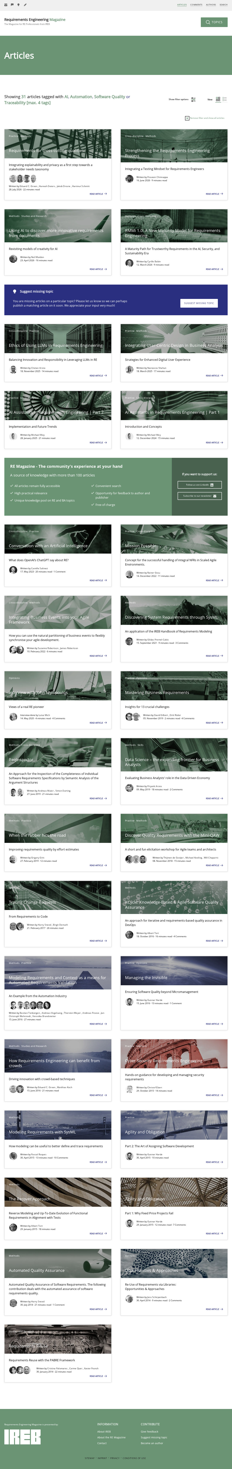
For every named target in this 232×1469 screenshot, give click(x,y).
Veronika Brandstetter (44, 1016)
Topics (217, 22)
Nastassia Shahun (156, 367)
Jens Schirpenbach (157, 1297)
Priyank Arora (154, 786)
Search (224, 4)
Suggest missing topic (199, 303)
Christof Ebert (154, 1087)
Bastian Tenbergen (30, 1012)
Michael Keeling (194, 857)
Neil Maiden (37, 257)
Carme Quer (76, 1368)
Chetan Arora (38, 367)
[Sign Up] (5, 4)
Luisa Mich (44, 715)
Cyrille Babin (154, 261)
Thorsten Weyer (72, 1012)
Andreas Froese (91, 1012)
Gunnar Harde (155, 1000)
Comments (196, 4)
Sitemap (90, 1458)
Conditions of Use (134, 1458)
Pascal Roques (38, 1154)
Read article (96, 193)
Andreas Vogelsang (52, 1012)
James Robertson (69, 648)
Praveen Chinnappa (157, 177)
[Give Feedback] (12, 4)
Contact (102, 1443)
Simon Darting (63, 790)
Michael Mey (38, 434)
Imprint (102, 1458)
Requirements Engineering (34, 21)
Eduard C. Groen (29, 186)
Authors (211, 4)
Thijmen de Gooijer (173, 857)
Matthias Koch (64, 1087)
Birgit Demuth (60, 924)
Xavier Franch (91, 1368)
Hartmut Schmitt (81, 186)
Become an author (152, 1443)
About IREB (104, 1431)
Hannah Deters (47, 186)
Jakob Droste (64, 186)
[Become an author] (25, 4)
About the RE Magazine (111, 1437)
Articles (182, 4)
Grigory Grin (37, 857)
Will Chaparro (211, 857)
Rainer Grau (153, 572)
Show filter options (179, 99)
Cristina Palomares (57, 1368)
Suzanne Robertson (48, 648)
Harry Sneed (45, 924)
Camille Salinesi (39, 568)
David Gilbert (161, 715)
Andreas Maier (46, 790)
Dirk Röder (175, 715)
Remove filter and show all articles (206, 118)
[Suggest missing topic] (18, 4)
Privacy (114, 1458)
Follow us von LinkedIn (198, 484)
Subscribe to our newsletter (197, 495)
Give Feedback (149, 1431)
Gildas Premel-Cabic (158, 639)
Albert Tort (153, 933)
